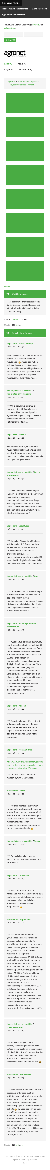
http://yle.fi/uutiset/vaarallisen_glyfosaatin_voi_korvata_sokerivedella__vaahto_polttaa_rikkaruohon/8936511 (25, 765)
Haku (20, 63)
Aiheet (31, 85)
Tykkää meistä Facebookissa (15, 9)
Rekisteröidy (25, 69)
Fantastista (24, 875)
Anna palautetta (39, 9)
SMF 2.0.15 (10, 1156)
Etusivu (8, 63)
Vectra (37, 841)
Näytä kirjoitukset (18, 85)
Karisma (22, 706)
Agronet (11, 81)
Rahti (22, 790)
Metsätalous (12, 790)
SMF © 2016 (23, 1156)
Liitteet (24, 319)
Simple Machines (37, 1156)
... (20, 325)
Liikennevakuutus (15, 1027)
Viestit (7, 319)
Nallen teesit (26, 1074)
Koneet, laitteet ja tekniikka (20, 391)
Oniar (36, 576)
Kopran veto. (26, 919)
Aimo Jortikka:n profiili (28, 81)
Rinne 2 (22, 435)
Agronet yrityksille (10, 3)
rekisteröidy (9, 28)
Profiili (7, 286)
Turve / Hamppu (26, 343)
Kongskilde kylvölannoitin (19, 394)
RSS (25, 1163)
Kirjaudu (8, 69)
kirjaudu (36, 25)
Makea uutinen (25, 750)
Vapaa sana (12, 343)
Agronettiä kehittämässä (13, 14)
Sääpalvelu (24, 526)
